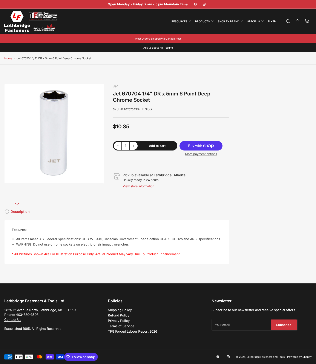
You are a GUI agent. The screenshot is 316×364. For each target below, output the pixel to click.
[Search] (288, 21)
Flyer (272, 21)
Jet (115, 86)
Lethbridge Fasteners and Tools (266, 356)
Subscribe (283, 325)
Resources (179, 21)
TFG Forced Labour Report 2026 (132, 331)
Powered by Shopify (299, 356)
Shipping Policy (120, 310)
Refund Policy (118, 315)
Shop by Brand (228, 21)
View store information (138, 186)
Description (20, 211)
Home (8, 58)
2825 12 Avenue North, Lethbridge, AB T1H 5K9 (40, 310)
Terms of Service (121, 326)
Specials (253, 21)
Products (202, 21)
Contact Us (12, 320)
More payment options (201, 154)
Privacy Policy (119, 321)
